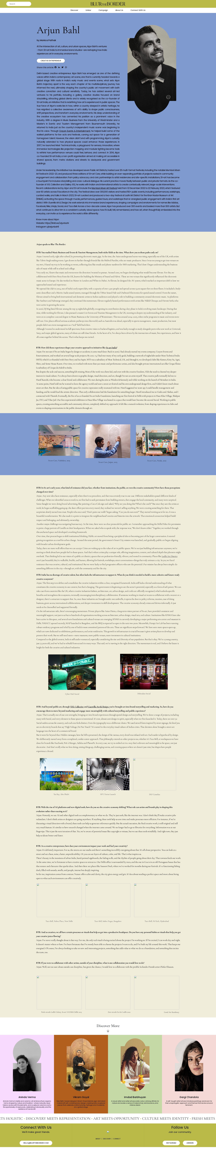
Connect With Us (138, 10)
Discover (74, 10)
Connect (116, 1139)
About (98, 1139)
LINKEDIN (190, 1143)
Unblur (88, 10)
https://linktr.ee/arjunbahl (57, 223)
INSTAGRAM (171, 1143)
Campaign (103, 10)
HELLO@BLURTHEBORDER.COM (35, 1143)
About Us (119, 10)
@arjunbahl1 (53, 226)
